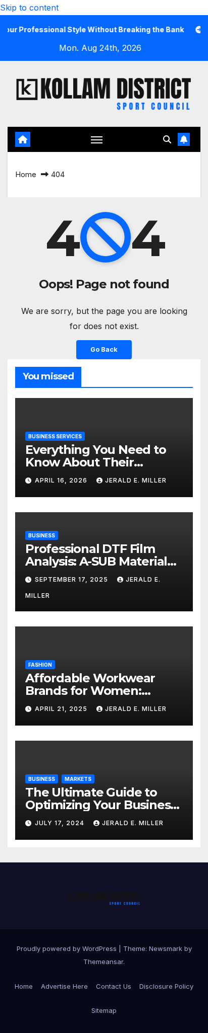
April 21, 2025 (62, 708)
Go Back (104, 349)
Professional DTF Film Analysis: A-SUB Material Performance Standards (96, 561)
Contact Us (113, 986)
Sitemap (104, 1010)
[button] (167, 139)
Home (25, 174)
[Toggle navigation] (97, 139)
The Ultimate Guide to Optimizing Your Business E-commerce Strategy (100, 805)
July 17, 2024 (60, 823)
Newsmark (165, 948)
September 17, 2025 (72, 579)
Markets (78, 779)
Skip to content (29, 8)
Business (41, 535)
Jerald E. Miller (136, 480)
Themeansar (103, 962)
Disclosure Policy (166, 986)
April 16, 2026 (62, 480)
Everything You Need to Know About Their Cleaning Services (95, 462)
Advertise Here (64, 986)
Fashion (40, 665)
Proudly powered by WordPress (68, 948)
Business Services (55, 436)
